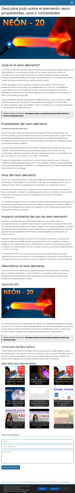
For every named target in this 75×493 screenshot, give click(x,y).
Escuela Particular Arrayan (34, 2)
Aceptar (42, 489)
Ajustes (66, 489)
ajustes (24, 491)
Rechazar (54, 489)
